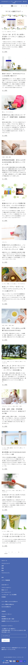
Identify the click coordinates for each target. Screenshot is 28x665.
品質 (3, 566)
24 (18, 552)
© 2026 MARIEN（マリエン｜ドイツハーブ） (14, 657)
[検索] (24, 6)
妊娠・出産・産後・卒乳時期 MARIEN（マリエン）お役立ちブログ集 (14, 411)
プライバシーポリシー (7, 614)
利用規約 (4, 597)
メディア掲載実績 (6, 580)
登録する (5, 640)
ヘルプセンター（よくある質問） (9, 594)
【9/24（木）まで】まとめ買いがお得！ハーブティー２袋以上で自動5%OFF (13, 36)
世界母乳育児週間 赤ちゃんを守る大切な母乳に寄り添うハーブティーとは (14, 162)
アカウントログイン (6, 587)
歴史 (3, 570)
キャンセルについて (6, 592)
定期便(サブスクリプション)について (10, 621)
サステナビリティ (6, 573)
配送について (5, 590)
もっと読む (4, 51)
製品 (3, 568)
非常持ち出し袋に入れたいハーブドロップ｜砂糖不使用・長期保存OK (14, 117)
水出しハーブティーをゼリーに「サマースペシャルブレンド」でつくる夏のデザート (13, 289)
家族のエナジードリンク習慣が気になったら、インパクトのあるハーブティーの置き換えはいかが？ (14, 205)
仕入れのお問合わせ (6, 606)
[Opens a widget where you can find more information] (5, 662)
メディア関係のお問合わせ (8, 604)
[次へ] (22, 552)
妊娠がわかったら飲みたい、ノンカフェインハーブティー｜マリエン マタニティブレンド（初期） (14, 247)
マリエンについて (6, 563)
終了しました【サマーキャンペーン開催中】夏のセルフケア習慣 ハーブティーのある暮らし (14, 368)
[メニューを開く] (1, 6)
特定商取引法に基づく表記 (8, 619)
